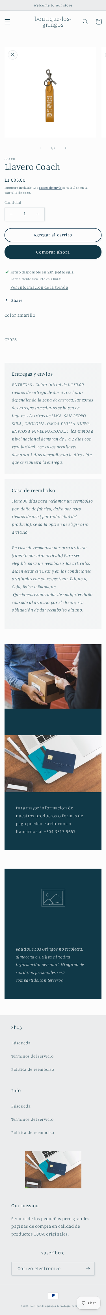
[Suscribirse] (87, 1269)
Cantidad (13, 202)
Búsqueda (21, 1042)
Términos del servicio (32, 1056)
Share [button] (17, 300)
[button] (7, 21)
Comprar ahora (53, 252)
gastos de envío (50, 187)
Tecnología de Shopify (71, 1305)
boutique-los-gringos (43, 1305)
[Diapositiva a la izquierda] (40, 148)
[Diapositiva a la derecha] (66, 148)
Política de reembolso (32, 1069)
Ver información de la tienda (39, 287)
